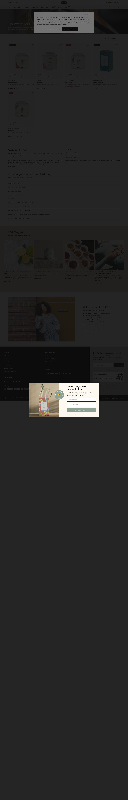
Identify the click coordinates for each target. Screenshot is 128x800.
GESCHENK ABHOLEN (82, 410)
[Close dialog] (97, 385)
